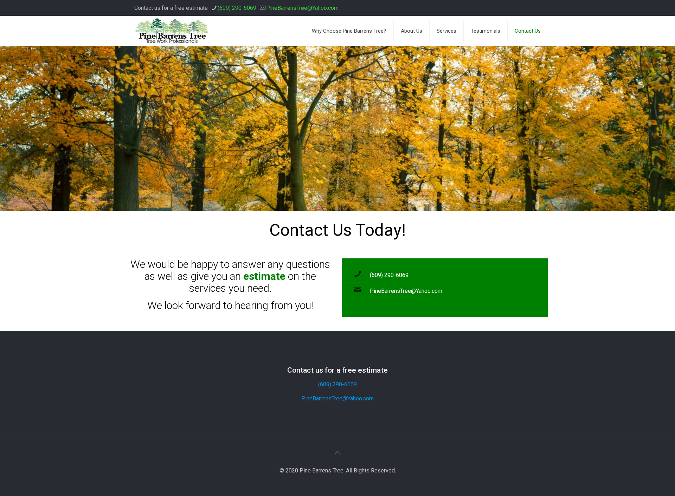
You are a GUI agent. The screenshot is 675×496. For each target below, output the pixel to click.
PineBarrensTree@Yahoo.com (302, 8)
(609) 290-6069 (237, 8)
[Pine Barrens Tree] (171, 31)
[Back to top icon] (337, 452)
